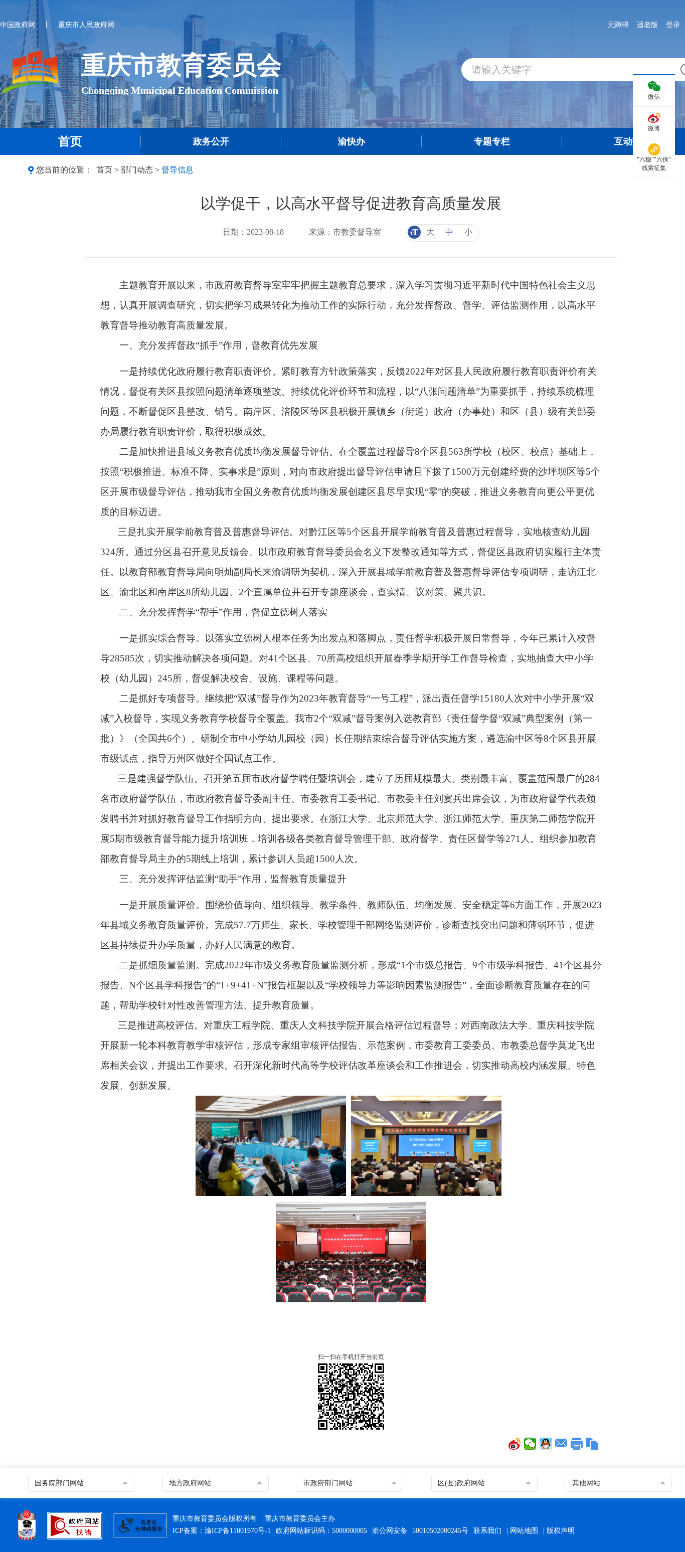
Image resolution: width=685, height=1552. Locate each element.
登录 (673, 25)
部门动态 (137, 169)
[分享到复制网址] (592, 1444)
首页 (104, 169)
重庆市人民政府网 (86, 25)
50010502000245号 (440, 1530)
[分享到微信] (530, 1444)
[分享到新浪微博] (514, 1444)
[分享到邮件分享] (561, 1444)
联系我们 (487, 1530)
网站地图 (524, 1530)
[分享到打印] (577, 1444)
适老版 (647, 25)
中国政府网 (17, 25)
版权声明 (561, 1530)
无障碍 (618, 25)
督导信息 (177, 169)
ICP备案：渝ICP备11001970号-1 (222, 1530)
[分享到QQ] (546, 1444)
